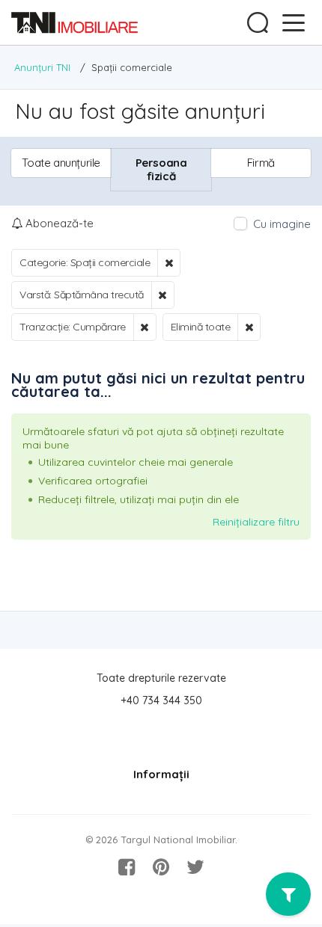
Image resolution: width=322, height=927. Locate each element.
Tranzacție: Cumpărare (72, 326)
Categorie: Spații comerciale (84, 262)
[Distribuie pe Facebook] (126, 867)
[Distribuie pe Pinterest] (161, 867)
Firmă (261, 162)
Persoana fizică (161, 169)
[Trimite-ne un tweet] (195, 867)
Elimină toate (201, 326)
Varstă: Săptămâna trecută (81, 294)
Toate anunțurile (61, 162)
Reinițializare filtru (256, 522)
